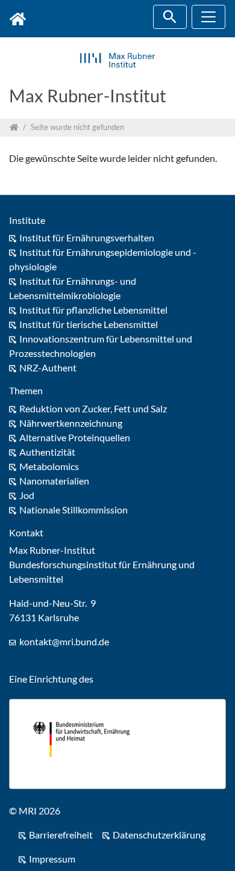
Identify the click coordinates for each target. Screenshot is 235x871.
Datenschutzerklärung (159, 834)
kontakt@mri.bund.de (64, 641)
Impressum (52, 858)
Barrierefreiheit (61, 834)
